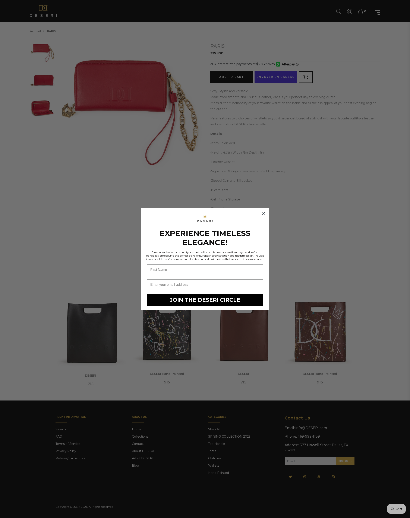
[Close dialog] (263, 213)
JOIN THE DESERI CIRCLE (205, 300)
